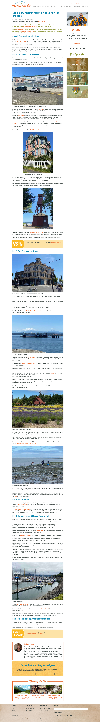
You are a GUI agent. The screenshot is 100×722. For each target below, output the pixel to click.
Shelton (41, 109)
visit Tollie (21, 115)
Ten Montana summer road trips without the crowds (54, 697)
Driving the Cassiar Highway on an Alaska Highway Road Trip (22, 697)
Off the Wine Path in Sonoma (38, 696)
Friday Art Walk (22, 504)
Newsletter (77, 6)
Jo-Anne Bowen (17, 19)
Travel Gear (69, 6)
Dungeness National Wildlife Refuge (26, 443)
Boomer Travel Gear (45, 708)
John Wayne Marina (22, 604)
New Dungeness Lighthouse (22, 509)
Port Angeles (39, 530)
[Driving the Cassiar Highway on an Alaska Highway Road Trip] (22, 689)
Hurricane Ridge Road (26, 535)
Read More (77, 43)
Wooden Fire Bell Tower (36, 232)
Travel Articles (30, 708)
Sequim (53, 373)
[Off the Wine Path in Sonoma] (38, 689)
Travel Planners (44, 710)
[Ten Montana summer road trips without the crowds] (54, 689)
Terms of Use (15, 712)
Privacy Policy (15, 713)
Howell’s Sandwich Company (29, 363)
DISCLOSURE (41, 21)
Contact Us (85, 6)
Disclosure (15, 715)
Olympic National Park (21, 521)
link (52, 385)
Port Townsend (34, 129)
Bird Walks (28, 503)
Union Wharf (31, 357)
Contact (14, 710)
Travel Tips (62, 6)
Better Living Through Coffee (34, 310)
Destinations (54, 6)
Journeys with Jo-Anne (27, 31)
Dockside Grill (45, 609)
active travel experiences (30, 26)
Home (34, 6)
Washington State (21, 41)
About (39, 6)
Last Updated (27, 19)
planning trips (19, 29)
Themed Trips (45, 6)
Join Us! (57, 673)
